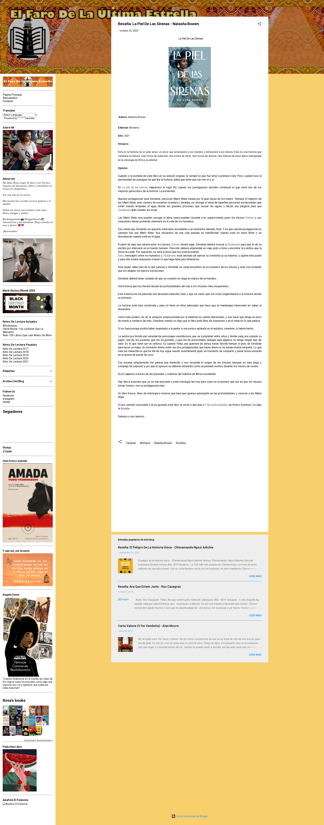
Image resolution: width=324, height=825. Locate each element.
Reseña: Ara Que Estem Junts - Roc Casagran (149, 586)
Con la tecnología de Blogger (192, 816)
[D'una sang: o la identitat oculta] (19, 734)
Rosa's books (14, 700)
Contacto (8, 101)
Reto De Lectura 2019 (16, 355)
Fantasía (131, 443)
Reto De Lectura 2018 (16, 352)
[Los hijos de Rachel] (12, 714)
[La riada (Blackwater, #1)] (25, 724)
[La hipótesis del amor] (45, 724)
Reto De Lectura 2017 (16, 348)
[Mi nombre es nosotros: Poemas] (32, 724)
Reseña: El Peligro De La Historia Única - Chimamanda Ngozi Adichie (165, 547)
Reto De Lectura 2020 (16, 358)
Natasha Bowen (163, 443)
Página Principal (12, 94)
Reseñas (181, 443)
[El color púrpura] (39, 724)
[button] (260, 24)
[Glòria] (32, 734)
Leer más (255, 576)
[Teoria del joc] (6, 715)
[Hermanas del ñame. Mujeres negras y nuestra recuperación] (32, 714)
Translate (29, 118)
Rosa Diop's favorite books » (38, 740)
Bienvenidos (10, 98)
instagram (8, 398)
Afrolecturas (10, 325)
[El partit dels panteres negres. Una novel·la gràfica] (39, 734)
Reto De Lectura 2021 (16, 361)
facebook (8, 395)
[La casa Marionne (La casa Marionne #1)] (6, 735)
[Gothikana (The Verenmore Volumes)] (12, 724)
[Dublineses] (12, 735)
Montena (145, 443)
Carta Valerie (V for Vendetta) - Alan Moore (148, 626)
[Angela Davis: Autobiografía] (25, 735)
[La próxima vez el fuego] (19, 725)
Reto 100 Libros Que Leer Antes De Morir (27, 335)
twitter (6, 402)
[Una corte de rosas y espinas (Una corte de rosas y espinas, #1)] (39, 714)
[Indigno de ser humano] (25, 714)
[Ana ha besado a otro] (6, 724)
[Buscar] (266, 9)
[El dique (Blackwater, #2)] (45, 714)
